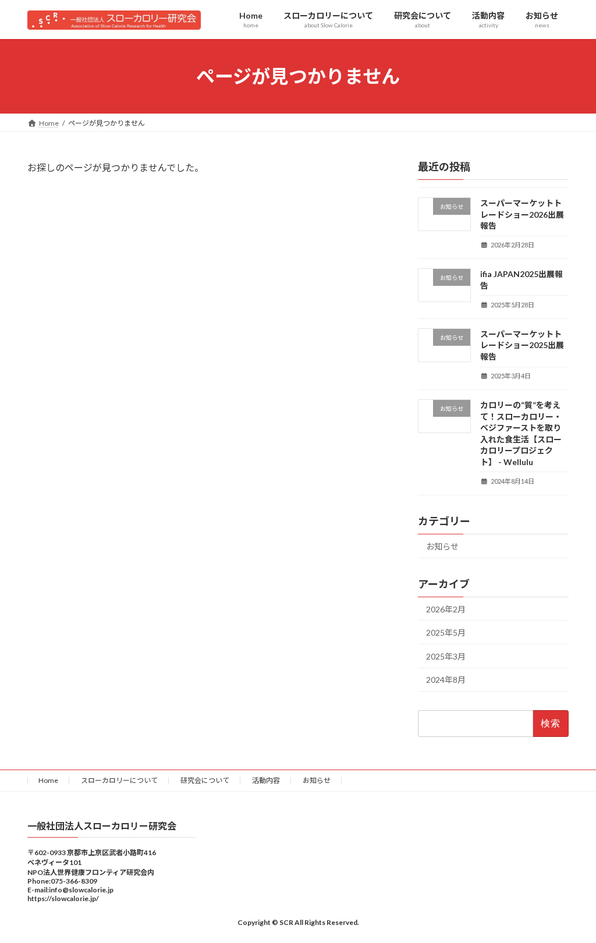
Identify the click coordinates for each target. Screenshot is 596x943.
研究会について (204, 780)
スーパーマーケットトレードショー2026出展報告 (522, 214)
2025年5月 (446, 633)
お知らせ (442, 546)
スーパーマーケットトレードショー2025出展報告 (522, 345)
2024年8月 (446, 680)
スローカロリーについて (119, 780)
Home (48, 780)
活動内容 (266, 780)
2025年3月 (446, 656)
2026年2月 (446, 609)
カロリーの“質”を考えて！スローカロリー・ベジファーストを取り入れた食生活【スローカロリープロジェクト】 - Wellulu (521, 433)
